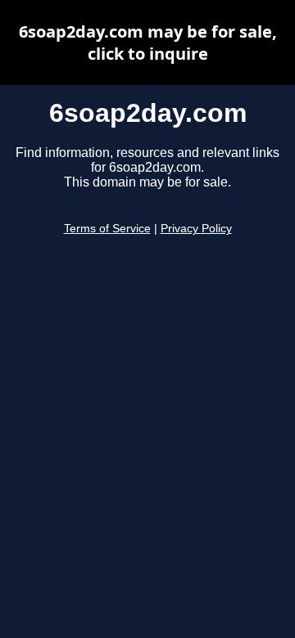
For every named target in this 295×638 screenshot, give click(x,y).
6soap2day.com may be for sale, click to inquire (148, 42)
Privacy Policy (196, 228)
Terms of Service (107, 228)
